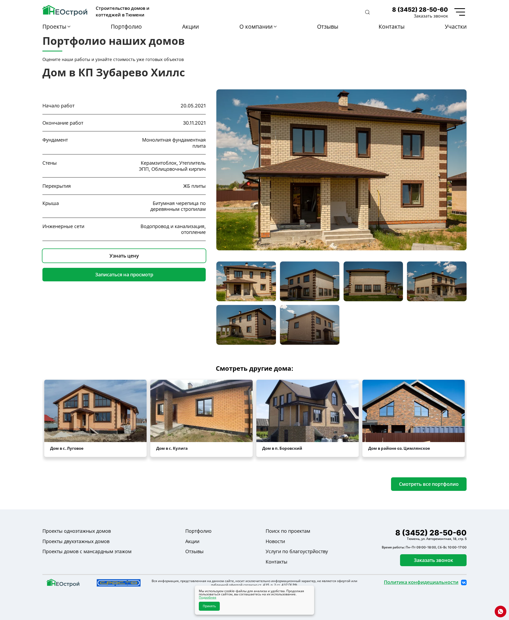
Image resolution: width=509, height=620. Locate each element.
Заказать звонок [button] (431, 16)
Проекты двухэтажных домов (75, 541)
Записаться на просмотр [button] (124, 274)
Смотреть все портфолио (429, 484)
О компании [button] (256, 26)
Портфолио (126, 26)
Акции (190, 26)
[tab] (246, 281)
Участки (456, 26)
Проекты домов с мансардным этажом (86, 551)
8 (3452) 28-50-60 (420, 9)
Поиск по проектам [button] (288, 531)
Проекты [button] (54, 26)
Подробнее (207, 597)
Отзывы (327, 26)
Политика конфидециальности (421, 582)
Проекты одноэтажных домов (76, 531)
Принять (209, 606)
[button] (367, 12)
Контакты (392, 26)
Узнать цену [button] (124, 255)
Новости (275, 541)
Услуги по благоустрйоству (297, 551)
